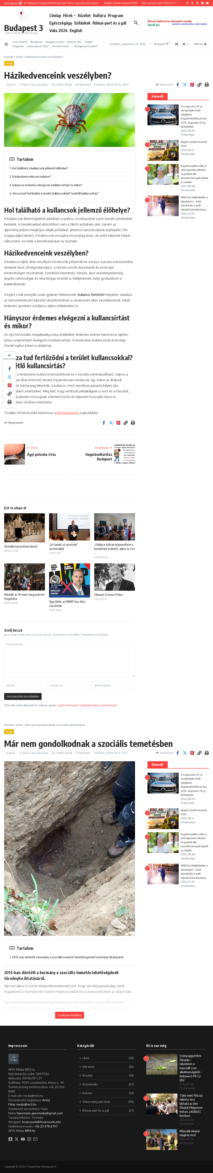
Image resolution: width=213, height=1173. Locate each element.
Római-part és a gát (110, 22)
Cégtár (88, 41)
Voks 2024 (58, 30)
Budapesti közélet (85, 46)
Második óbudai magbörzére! (189, 1133)
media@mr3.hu (26, 1104)
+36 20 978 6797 (46, 1126)
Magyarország (54, 41)
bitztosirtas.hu (68, 413)
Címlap (55, 15)
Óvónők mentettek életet (20, 546)
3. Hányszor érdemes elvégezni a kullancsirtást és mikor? (46, 185)
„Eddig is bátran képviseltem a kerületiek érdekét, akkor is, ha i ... (114, 548)
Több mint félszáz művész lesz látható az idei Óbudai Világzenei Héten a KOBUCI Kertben (191, 1106)
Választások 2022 (38, 46)
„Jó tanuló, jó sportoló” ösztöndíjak (63, 547)
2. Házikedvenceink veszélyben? (30, 176)
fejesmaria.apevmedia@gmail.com (40, 1113)
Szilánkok (82, 22)
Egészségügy (60, 22)
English (76, 30)
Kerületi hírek (60, 46)
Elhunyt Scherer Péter (108, 594)
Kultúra (99, 15)
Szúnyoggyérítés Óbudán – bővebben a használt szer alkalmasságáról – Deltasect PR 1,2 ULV (191, 1068)
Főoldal (9, 56)
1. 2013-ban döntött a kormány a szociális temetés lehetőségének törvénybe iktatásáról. (66, 957)
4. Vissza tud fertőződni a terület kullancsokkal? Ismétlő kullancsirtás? (54, 193)
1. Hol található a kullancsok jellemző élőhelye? (38, 168)
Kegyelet (18, 46)
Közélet (84, 15)
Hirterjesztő (74, 41)
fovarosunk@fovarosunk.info (41, 1122)
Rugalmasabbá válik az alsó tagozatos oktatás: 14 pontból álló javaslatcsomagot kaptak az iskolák (194, 174)
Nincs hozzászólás (35, 84)
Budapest (36, 41)
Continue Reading (70, 1015)
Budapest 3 (23, 27)
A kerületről (19, 41)
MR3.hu (30, 1130)
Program (115, 15)
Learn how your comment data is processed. (87, 705)
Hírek (68, 15)
